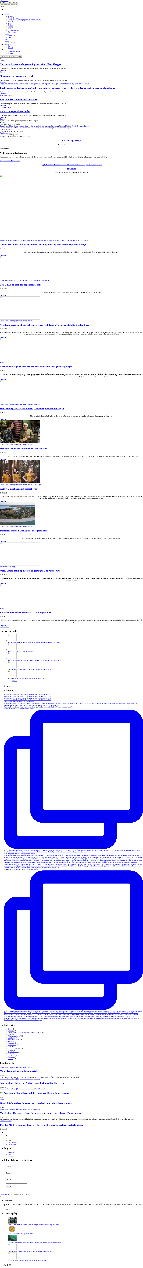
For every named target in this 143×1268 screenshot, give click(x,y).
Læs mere (3, 70)
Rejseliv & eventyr (13, 18)
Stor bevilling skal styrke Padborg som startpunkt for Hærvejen (32, 408)
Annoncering (12, 1144)
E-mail (8, 1180)
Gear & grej (7, 33)
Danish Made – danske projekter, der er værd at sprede (24, 20)
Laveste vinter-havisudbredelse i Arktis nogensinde (25, 612)
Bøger (10, 37)
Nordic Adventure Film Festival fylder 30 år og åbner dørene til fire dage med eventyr (43, 244)
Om (9, 46)
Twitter (10, 1154)
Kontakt (10, 48)
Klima (46, 240)
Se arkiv (10, 53)
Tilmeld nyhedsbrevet (14, 51)
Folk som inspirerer (14, 30)
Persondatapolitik (5, 1194)
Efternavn (9, 1173)
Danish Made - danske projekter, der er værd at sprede (21, 84)
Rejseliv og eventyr (71, 140)
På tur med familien (65, 84)
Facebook (11, 1152)
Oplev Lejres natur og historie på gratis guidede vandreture (30, 570)
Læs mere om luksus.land (10, 161)
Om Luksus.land (8, 44)
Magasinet (7, 40)
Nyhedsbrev (7, 49)
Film (6, 39)
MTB (9, 23)
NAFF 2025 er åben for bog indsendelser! (20, 284)
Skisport (10, 28)
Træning (10, 27)
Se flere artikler (4, 627)
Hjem (9, 1140)
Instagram (11, 1156)
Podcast (10, 1050)
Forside (6, 12)
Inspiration (71, 169)
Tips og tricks (12, 32)
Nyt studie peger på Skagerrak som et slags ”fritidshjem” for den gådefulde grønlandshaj (44, 325)
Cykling (10, 25)
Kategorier (7, 14)
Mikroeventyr (12, 16)
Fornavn (8, 1166)
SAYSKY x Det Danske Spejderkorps (18, 489)
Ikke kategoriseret (13, 1039)
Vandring (10, 21)
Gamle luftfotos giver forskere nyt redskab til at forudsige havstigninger (36, 366)
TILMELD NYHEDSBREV (9, 4)
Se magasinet (12, 42)
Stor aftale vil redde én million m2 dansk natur (23, 448)
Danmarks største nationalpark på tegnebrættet (23, 530)
